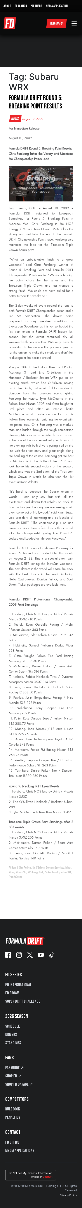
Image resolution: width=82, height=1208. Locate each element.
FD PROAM (12, 993)
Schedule (12, 1026)
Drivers (11, 1034)
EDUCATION (20, 6)
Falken (68, 867)
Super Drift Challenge (22, 1001)
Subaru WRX (66, 872)
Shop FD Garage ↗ (19, 1084)
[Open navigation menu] (74, 23)
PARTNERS (36, 6)
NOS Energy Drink (35, 872)
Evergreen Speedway (55, 867)
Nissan (11, 872)
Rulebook (12, 1109)
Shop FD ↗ (13, 1076)
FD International (18, 984)
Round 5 (55, 872)
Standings (13, 1042)
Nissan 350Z (21, 872)
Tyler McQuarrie (15, 876)
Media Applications (19, 1150)
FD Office (12, 1142)
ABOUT (7, 6)
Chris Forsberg (25, 867)
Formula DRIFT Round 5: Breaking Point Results (36, 102)
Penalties (12, 1117)
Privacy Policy (68, 1195)
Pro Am (48, 872)
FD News (12, 867)
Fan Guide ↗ (14, 1067)
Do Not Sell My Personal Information (30, 1175)
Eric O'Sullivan (39, 867)
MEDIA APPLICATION (57, 6)
